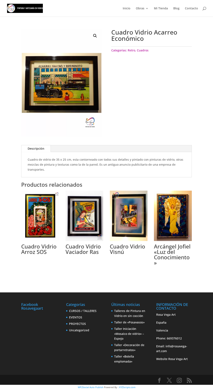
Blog (176, 8)
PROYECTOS (77, 324)
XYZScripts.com (127, 387)
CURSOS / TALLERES (83, 311)
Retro (131, 50)
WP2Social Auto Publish (90, 387)
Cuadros (143, 50)
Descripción (36, 148)
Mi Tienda (161, 8)
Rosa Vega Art (178, 359)
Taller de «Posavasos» (129, 322)
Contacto (191, 8)
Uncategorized (79, 330)
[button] (95, 36)
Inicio (126, 8)
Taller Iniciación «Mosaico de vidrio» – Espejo (129, 334)
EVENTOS (75, 317)
